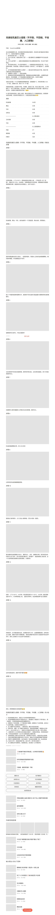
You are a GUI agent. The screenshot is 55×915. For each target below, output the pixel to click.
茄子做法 (38, 783)
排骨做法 (16, 787)
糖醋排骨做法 (38, 787)
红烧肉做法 (16, 783)
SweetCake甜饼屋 (15, 48)
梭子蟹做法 (38, 775)
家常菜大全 (16, 779)
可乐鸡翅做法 (38, 779)
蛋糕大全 (16, 775)
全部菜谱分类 (27, 790)
